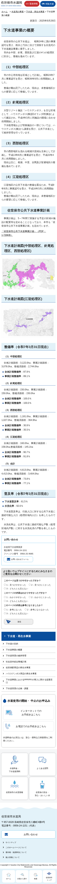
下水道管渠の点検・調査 (17, 688)
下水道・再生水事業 (35, 11)
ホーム (4, 11)
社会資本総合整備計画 (16, 661)
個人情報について (13, 857)
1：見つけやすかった (16, 585)
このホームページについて (16, 847)
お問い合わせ (31, 834)
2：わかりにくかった (41, 597)
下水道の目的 (12, 643)
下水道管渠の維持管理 (16, 655)
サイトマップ (11, 842)
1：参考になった (14, 609)
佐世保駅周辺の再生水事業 (18, 667)
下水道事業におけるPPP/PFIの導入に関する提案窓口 (29, 681)
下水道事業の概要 (14, 650)
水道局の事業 (17, 11)
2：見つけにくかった (41, 585)
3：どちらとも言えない (17, 588)
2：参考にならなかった (38, 609)
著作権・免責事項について (16, 852)
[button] (31, 4)
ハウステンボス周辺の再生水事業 (21, 673)
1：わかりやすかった (16, 597)
